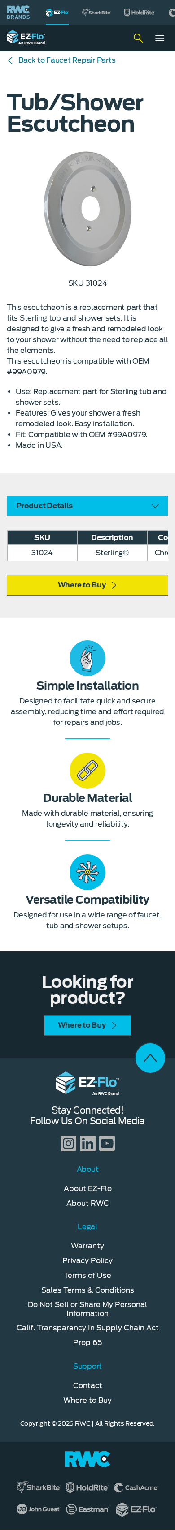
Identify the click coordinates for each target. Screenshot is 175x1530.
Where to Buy (82, 585)
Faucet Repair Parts (66, 60)
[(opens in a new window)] (96, 12)
